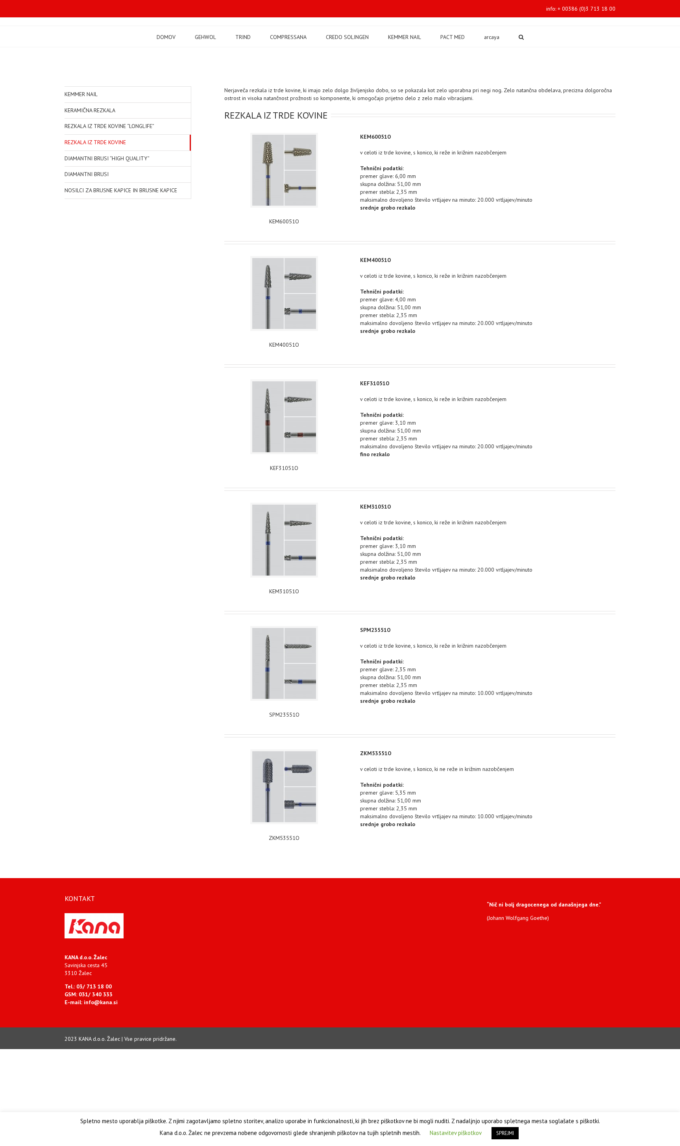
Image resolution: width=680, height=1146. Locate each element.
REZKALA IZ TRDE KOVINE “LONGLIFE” (109, 126)
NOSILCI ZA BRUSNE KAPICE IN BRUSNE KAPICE (121, 190)
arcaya (491, 37)
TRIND (243, 37)
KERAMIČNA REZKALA (90, 110)
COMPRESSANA (288, 37)
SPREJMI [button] (505, 1133)
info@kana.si (101, 1002)
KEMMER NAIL (404, 37)
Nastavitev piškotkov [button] (456, 1133)
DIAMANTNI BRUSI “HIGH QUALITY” (107, 158)
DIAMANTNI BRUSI (87, 174)
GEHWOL (205, 37)
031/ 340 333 (96, 994)
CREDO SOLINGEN (347, 37)
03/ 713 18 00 (94, 986)
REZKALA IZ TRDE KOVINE (95, 142)
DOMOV (166, 37)
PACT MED (452, 37)
